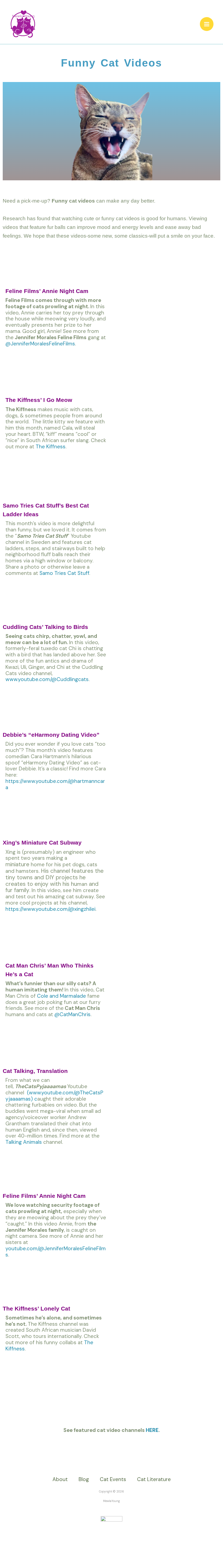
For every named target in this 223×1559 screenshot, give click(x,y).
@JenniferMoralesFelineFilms (40, 343)
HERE (152, 1430)
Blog (84, 1479)
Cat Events (113, 1479)
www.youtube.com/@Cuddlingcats (47, 679)
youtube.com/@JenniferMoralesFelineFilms (55, 1251)
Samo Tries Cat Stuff (64, 573)
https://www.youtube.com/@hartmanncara (55, 784)
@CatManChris (72, 1014)
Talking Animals (23, 1142)
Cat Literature (154, 1479)
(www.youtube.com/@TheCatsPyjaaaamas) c (54, 1095)
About (60, 1479)
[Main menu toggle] (207, 24)
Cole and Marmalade (61, 996)
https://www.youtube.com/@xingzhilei (50, 909)
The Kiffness (51, 446)
